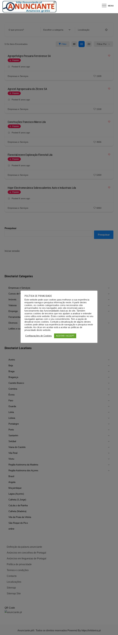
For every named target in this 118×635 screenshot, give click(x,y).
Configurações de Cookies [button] (38, 336)
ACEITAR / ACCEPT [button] (65, 336)
